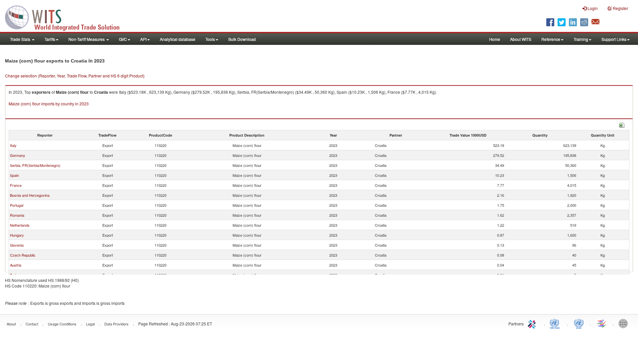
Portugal (16, 205)
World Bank (624, 323)
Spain (14, 175)
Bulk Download (242, 39)
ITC (533, 323)
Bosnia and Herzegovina (30, 195)
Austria (15, 265)
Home (494, 39)
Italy (13, 145)
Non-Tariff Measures (87, 39)
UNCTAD (556, 323)
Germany (17, 155)
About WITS (520, 39)
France (16, 185)
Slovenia (17, 245)
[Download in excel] (621, 124)
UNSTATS (578, 323)
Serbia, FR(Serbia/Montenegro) (35, 165)
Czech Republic (23, 255)
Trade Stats (20, 39)
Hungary (17, 235)
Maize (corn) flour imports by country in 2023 (49, 103)
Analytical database (177, 39)
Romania (17, 215)
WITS (66, 16)
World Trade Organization (601, 323)
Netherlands (20, 225)
